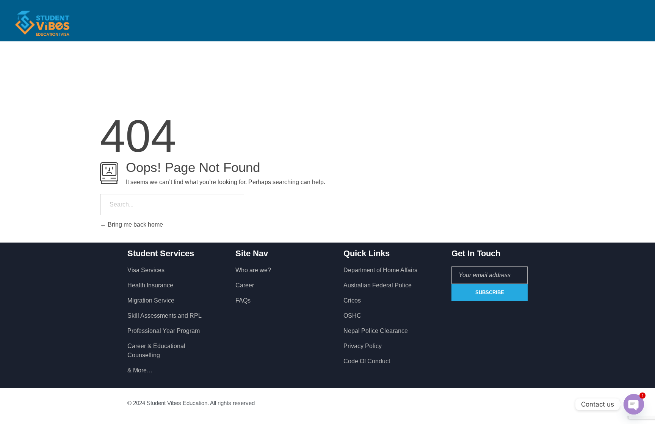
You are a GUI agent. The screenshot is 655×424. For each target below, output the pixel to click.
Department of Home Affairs (380, 270)
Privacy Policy (362, 346)
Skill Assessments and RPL (164, 315)
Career (244, 285)
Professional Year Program (163, 331)
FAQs (243, 300)
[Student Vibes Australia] (42, 23)
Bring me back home (134, 224)
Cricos (352, 300)
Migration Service (150, 300)
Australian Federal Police (377, 285)
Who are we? (253, 270)
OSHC (352, 315)
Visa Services (146, 270)
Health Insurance (150, 285)
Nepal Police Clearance (375, 331)
